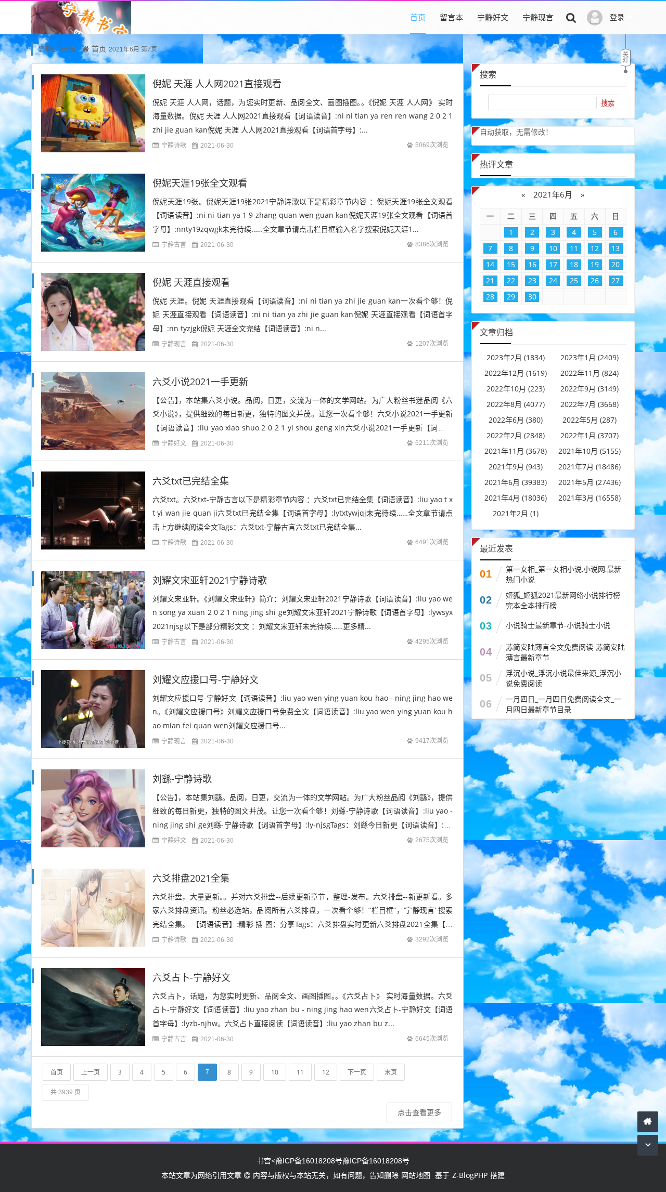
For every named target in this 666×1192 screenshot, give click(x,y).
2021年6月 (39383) (515, 482)
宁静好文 (492, 17)
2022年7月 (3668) (589, 404)
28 (490, 297)
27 (615, 280)
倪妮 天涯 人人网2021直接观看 (216, 83)
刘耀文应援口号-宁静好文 (205, 679)
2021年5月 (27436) (589, 482)
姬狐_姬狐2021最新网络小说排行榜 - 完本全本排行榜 (565, 600)
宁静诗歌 (173, 145)
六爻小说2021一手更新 (200, 381)
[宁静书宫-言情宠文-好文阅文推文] (81, 33)
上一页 (90, 1072)
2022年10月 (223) (515, 389)
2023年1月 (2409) (589, 357)
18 (574, 264)
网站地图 (415, 1175)
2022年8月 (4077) (515, 404)
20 (615, 264)
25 (574, 280)
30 (532, 297)
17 (553, 264)
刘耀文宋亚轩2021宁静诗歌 (209, 580)
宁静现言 (538, 17)
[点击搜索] (571, 17)
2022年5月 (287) (589, 420)
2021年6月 (552, 194)
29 (511, 297)
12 (325, 1072)
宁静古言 (173, 244)
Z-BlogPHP (470, 1175)
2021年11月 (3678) (515, 451)
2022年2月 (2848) (515, 435)
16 (532, 264)
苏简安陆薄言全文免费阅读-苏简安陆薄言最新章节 (565, 652)
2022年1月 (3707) (589, 435)
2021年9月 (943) (516, 466)
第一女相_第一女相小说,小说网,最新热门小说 (563, 574)
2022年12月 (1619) (515, 373)
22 (511, 280)
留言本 (451, 17)
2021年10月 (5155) (589, 451)
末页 (391, 1072)
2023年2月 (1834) (515, 357)
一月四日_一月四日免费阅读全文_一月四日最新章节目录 (563, 704)
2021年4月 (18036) (515, 498)
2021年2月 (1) (516, 513)
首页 (418, 17)
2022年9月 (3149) (589, 389)
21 (490, 280)
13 (615, 248)
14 (490, 264)
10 (274, 1072)
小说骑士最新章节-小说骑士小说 (558, 625)
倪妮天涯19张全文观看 (199, 183)
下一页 (357, 1072)
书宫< (266, 1160)
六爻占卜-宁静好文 (191, 977)
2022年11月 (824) (589, 373)
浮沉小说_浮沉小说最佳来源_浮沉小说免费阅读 (563, 678)
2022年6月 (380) (516, 420)
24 (553, 280)
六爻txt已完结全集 (190, 481)
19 (595, 264)
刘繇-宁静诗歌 (182, 778)
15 (511, 264)
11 (300, 1072)
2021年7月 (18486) (589, 466)
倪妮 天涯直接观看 (191, 282)
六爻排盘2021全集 (190, 878)
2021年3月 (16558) (589, 498)
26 (595, 280)
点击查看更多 (419, 1112)
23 (532, 280)
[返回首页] (648, 1121)
